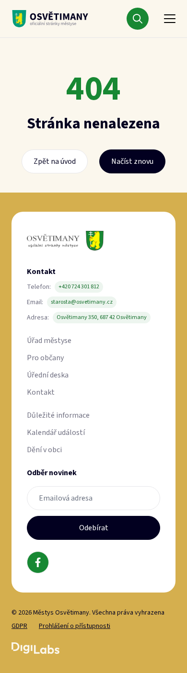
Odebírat (93, 528)
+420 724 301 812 (78, 287)
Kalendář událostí (56, 432)
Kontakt (41, 392)
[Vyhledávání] (138, 19)
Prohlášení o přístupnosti (74, 626)
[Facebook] (38, 562)
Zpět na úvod (55, 161)
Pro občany (45, 358)
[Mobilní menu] (169, 18)
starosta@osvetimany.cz (82, 302)
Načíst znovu (132, 161)
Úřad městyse (49, 340)
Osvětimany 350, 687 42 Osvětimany (102, 317)
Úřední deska (48, 375)
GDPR (19, 626)
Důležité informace (58, 415)
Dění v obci (44, 450)
